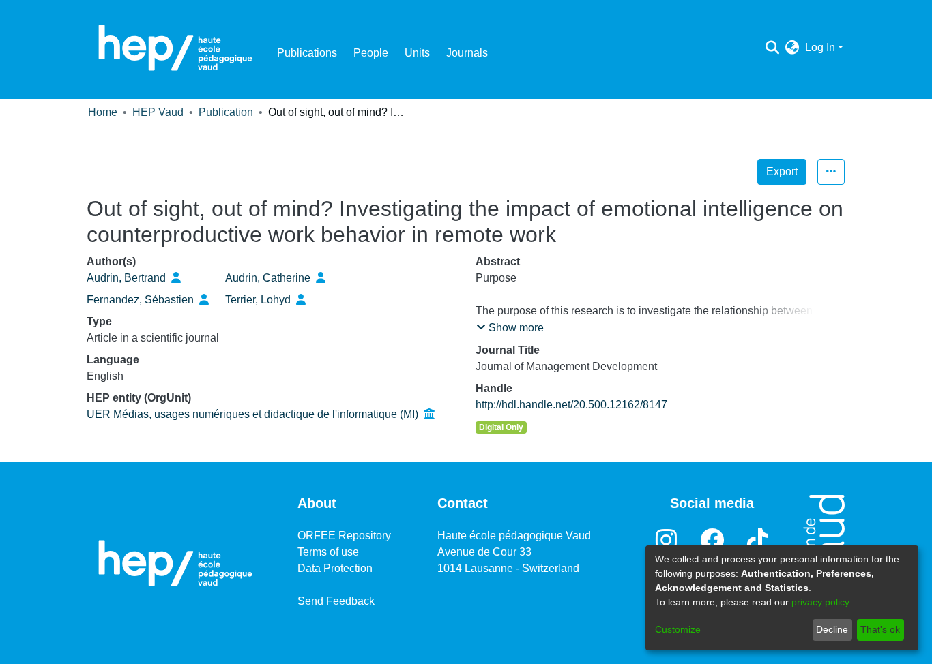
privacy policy (820, 602)
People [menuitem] (370, 53)
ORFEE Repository (344, 535)
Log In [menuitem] (820, 47)
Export (782, 171)
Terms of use (328, 552)
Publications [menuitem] (307, 53)
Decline (832, 629)
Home (102, 112)
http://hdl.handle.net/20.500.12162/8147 (571, 404)
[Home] (175, 48)
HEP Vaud (158, 112)
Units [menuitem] (417, 53)
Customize (678, 629)
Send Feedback (336, 601)
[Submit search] (772, 48)
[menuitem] (792, 48)
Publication (226, 112)
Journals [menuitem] (467, 53)
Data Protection (335, 568)
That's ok (880, 629)
